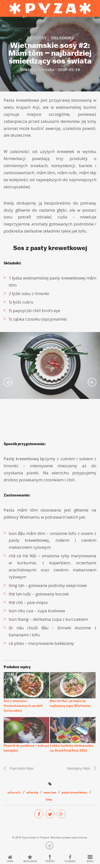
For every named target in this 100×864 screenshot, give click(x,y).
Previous (8, 382)
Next (92, 382)
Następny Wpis (79, 768)
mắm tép (32, 792)
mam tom (50, 792)
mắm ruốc (14, 792)
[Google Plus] (61, 814)
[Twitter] (50, 814)
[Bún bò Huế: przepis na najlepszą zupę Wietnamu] (73, 685)
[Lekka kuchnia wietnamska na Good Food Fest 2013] (73, 730)
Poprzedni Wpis (21, 768)
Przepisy (37, 38)
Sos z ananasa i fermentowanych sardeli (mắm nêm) (23, 706)
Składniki (62, 38)
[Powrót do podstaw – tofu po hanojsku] (26, 730)
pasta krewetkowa (74, 792)
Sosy (49, 799)
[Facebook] (38, 814)
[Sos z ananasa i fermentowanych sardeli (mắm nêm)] (26, 685)
